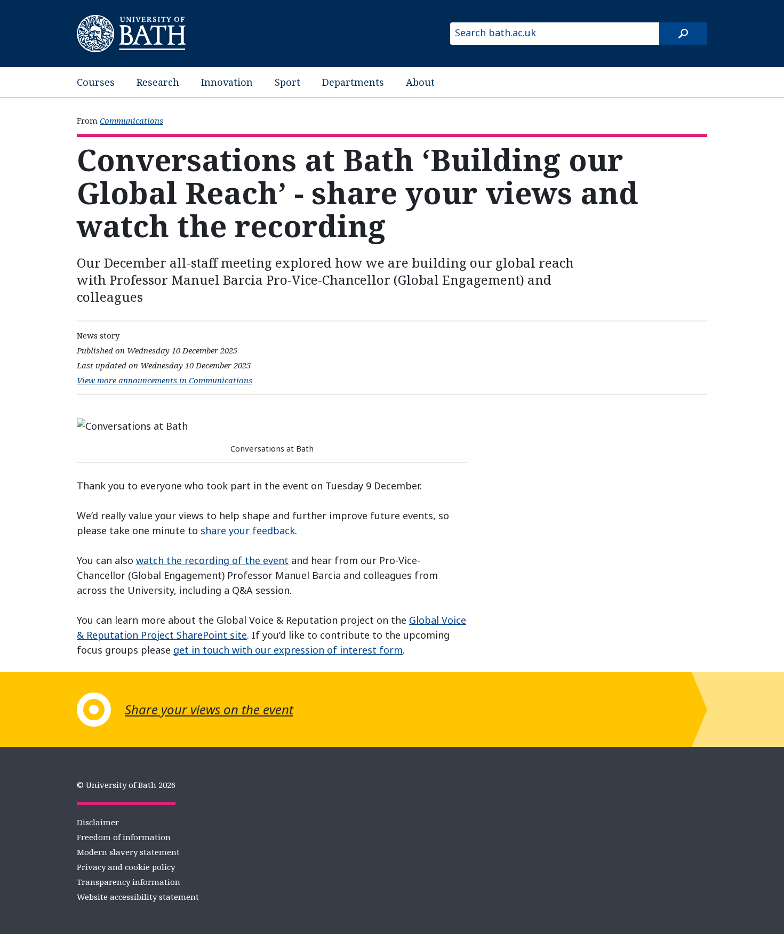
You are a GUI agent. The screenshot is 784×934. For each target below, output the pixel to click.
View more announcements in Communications (164, 380)
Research (158, 82)
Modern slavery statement (128, 852)
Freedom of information (124, 837)
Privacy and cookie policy (126, 866)
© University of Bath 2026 (126, 784)
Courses (96, 82)
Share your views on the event (209, 709)
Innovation (227, 82)
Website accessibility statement (138, 896)
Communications (131, 120)
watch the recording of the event (212, 560)
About (420, 82)
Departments (353, 82)
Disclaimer (98, 822)
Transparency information (128, 881)
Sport (287, 82)
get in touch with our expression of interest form (288, 649)
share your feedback (248, 530)
